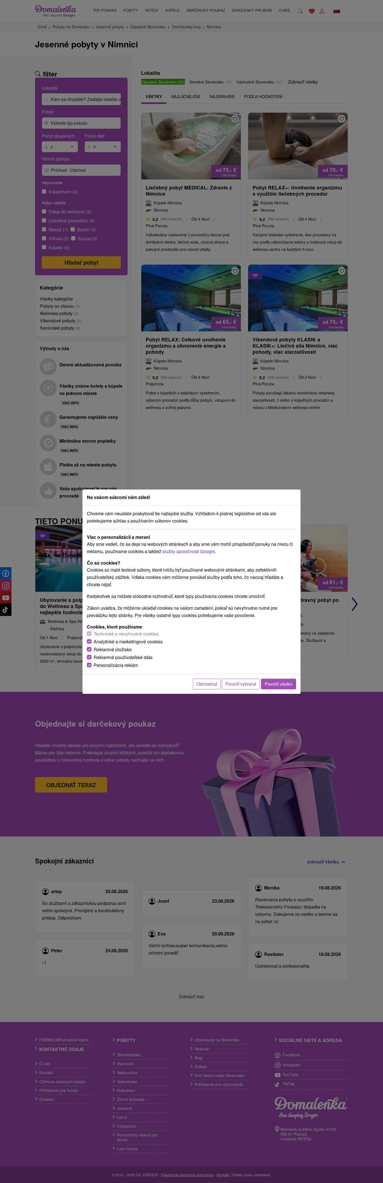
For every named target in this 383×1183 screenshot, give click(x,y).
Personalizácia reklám (116, 665)
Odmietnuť (207, 684)
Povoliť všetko (278, 684)
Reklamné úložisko (113, 649)
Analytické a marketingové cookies (128, 641)
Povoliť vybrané (240, 684)
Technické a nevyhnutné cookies (126, 633)
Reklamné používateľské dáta (123, 657)
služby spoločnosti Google (188, 551)
